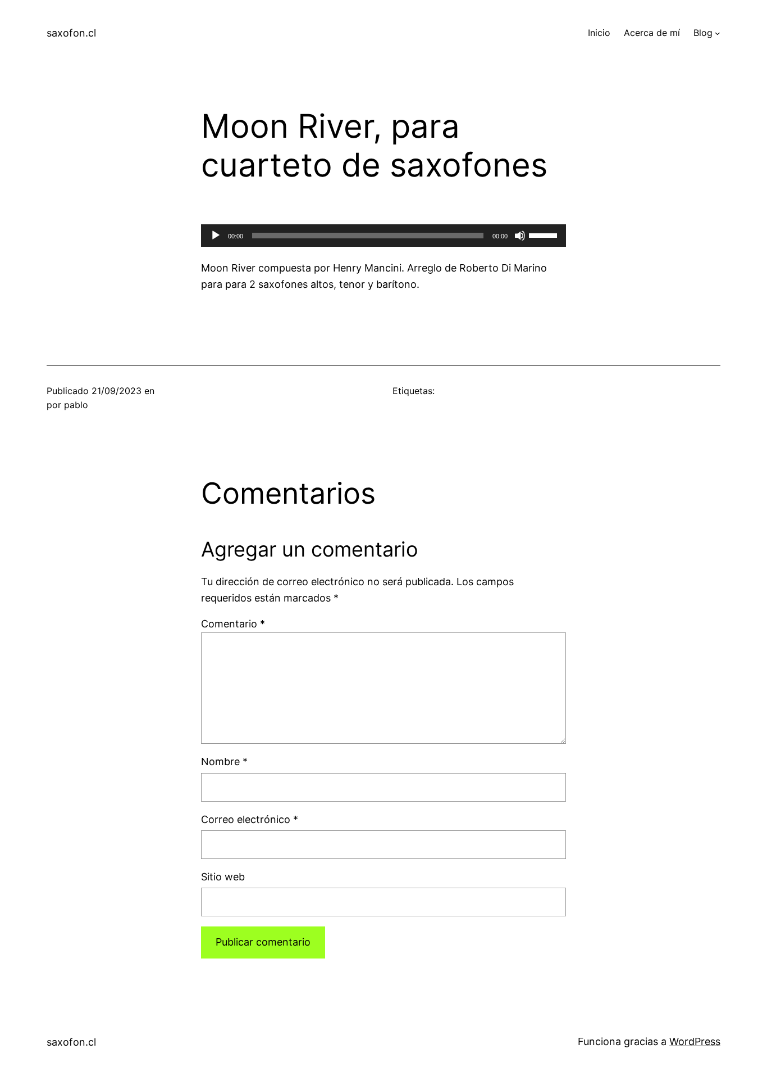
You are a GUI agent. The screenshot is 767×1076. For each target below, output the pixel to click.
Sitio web (223, 877)
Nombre (224, 761)
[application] (383, 235)
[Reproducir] (215, 235)
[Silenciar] (520, 235)
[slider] (544, 234)
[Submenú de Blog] (717, 33)
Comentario (233, 624)
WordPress (694, 1041)
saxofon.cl (71, 33)
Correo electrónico (249, 819)
